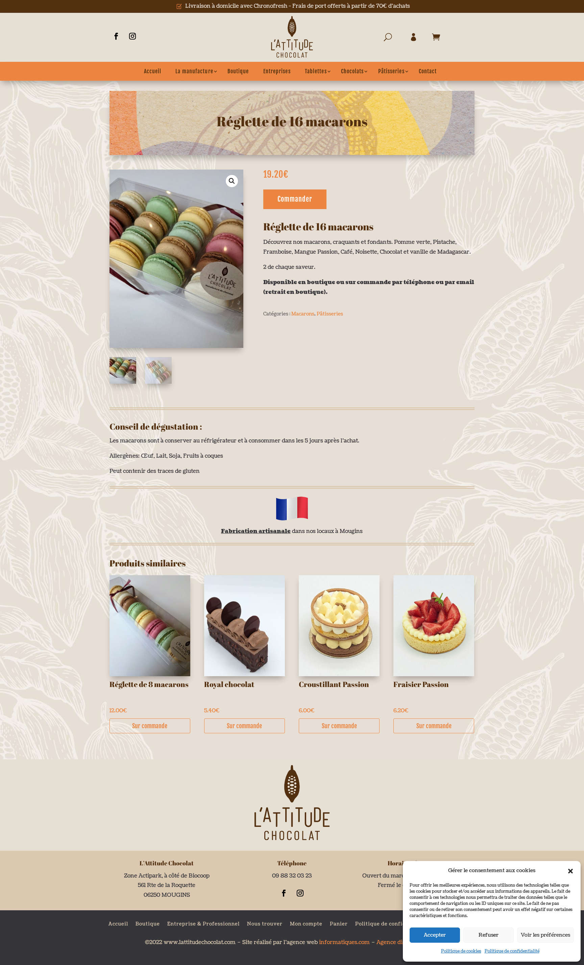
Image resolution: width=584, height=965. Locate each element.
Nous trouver (265, 923)
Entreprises (277, 71)
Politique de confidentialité (512, 951)
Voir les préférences (545, 935)
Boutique (238, 71)
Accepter (435, 935)
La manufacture (194, 71)
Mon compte (306, 923)
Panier (339, 923)
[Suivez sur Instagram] (132, 36)
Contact (428, 71)
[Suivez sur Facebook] (116, 36)
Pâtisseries (391, 71)
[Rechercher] (391, 39)
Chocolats (352, 71)
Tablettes (316, 71)
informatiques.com (344, 942)
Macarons (302, 314)
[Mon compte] (415, 39)
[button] (570, 871)
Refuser (488, 935)
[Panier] (437, 39)
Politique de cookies (461, 951)
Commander (294, 199)
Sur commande (149, 726)
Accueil (153, 71)
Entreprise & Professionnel (203, 923)
